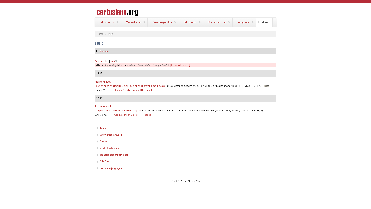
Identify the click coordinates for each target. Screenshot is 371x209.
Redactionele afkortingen (113, 154)
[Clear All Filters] (180, 65)
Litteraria (190, 22)
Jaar (113, 61)
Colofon (104, 161)
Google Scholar (123, 89)
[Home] (117, 13)
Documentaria (217, 22)
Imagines (243, 22)
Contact (103, 141)
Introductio (107, 22)
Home (100, 34)
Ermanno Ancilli (103, 106)
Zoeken (104, 51)
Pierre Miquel (103, 81)
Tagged (148, 89)
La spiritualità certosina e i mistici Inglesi (118, 110)
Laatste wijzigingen (110, 168)
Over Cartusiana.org (110, 134)
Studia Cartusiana (109, 148)
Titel (105, 61)
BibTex (135, 89)
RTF (141, 89)
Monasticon (133, 22)
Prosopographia (162, 22)
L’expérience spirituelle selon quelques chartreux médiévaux (130, 85)
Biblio (264, 22)
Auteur (98, 61)
